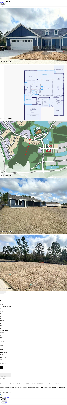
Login (1, 4)
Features (3, 6)
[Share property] (5, 292)
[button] (33, 36)
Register (4, 4)
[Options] (1, 292)
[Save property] (3, 292)
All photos (2, 293)
